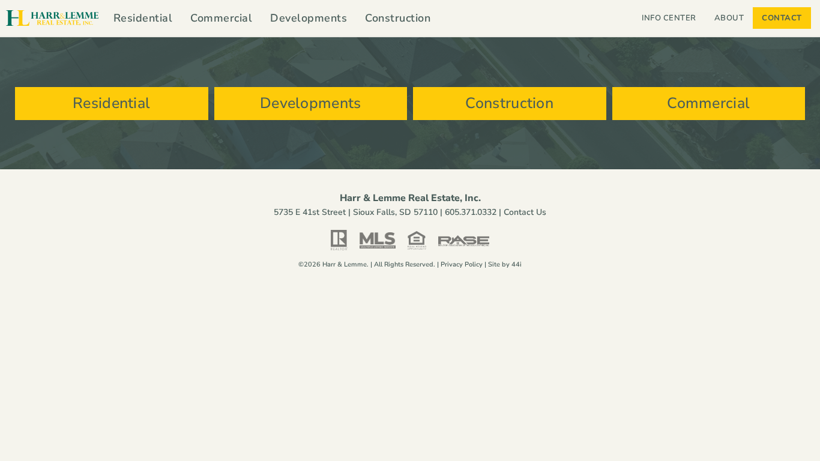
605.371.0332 (470, 212)
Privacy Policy (462, 264)
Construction (397, 18)
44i (516, 264)
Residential (143, 18)
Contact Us (525, 212)
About (729, 18)
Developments (308, 18)
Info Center (669, 18)
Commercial (221, 18)
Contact (782, 18)
